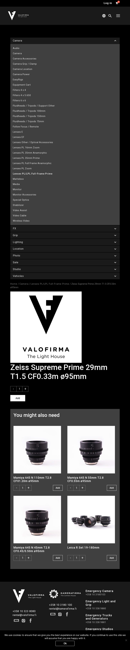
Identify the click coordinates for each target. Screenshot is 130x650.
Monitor (17, 189)
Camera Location (22, 69)
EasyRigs (18, 79)
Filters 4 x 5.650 (22, 95)
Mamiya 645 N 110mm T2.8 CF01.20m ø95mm (32, 479)
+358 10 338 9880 (96, 608)
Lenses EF (18, 137)
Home (13, 283)
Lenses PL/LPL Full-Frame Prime (32, 173)
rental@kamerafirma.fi (63, 608)
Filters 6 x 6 (19, 100)
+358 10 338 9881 (96, 622)
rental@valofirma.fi (24, 615)
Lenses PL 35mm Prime (26, 158)
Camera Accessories (24, 58)
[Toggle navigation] (118, 16)
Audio (16, 48)
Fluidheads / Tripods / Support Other (34, 105)
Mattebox (18, 179)
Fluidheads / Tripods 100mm (29, 111)
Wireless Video (21, 221)
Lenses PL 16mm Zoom (26, 147)
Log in (108, 3)
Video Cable (19, 215)
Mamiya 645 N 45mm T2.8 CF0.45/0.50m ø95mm (31, 549)
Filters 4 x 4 (19, 90)
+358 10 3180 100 (60, 604)
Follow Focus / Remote (26, 126)
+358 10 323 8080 (24, 611)
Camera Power (21, 74)
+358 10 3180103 (95, 594)
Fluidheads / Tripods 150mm (29, 116)
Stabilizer (18, 205)
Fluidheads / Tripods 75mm (28, 121)
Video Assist (20, 210)
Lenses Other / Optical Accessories (33, 142)
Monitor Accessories (24, 194)
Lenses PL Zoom (22, 168)
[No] (126, 640)
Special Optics (21, 200)
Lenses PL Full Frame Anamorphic (32, 163)
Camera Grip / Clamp (25, 64)
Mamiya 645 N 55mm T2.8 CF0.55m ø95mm (85, 479)
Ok (65, 643)
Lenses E (18, 132)
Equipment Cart (22, 85)
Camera (17, 53)
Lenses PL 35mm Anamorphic (30, 153)
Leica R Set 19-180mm (83, 547)
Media (16, 184)
